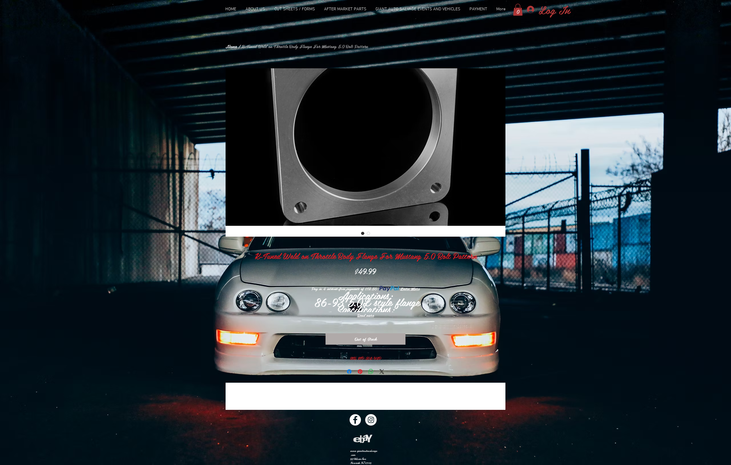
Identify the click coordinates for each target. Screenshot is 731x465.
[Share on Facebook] (349, 371)
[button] (518, 10)
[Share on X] (381, 371)
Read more (365, 315)
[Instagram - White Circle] (371, 420)
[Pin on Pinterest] (360, 371)
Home (231, 46)
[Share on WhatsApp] (370, 371)
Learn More (409, 289)
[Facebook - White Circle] (355, 420)
